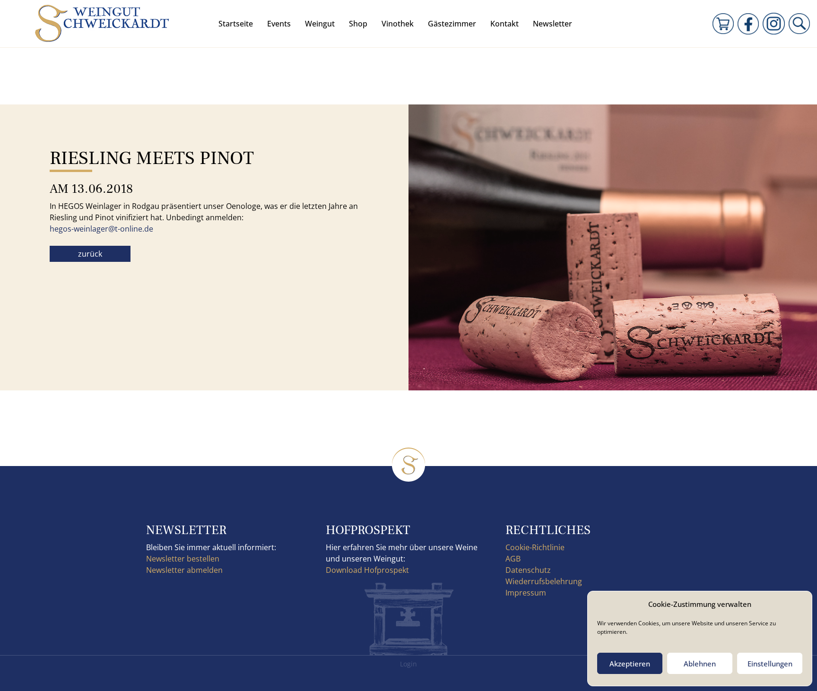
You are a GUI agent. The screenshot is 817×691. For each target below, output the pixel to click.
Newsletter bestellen (182, 558)
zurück (90, 254)
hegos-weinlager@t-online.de (101, 229)
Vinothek (398, 23)
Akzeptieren (629, 663)
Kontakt (504, 23)
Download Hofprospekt (367, 570)
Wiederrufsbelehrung (543, 581)
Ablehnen (700, 663)
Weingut (320, 23)
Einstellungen (769, 663)
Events (279, 23)
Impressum (525, 592)
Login (408, 663)
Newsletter (552, 23)
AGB (513, 558)
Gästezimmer (452, 23)
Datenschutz (528, 570)
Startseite (235, 23)
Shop (358, 23)
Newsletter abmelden (184, 570)
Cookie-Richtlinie (535, 547)
